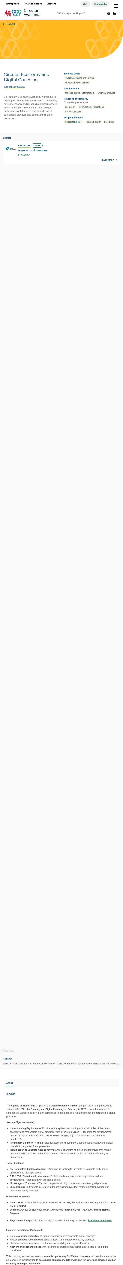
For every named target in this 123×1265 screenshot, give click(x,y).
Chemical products (106, 92)
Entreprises (12, 4)
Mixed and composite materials (79, 92)
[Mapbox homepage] (7, 1050)
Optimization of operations (91, 106)
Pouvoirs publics (33, 4)
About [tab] (9, 1083)
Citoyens (51, 4)
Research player (93, 121)
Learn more (107, 160)
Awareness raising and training (79, 77)
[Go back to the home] (14, 13)
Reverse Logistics (73, 111)
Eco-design (70, 106)
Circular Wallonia (32, 13)
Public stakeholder (73, 121)
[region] (61, 610)
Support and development (77, 82)
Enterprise (109, 121)
